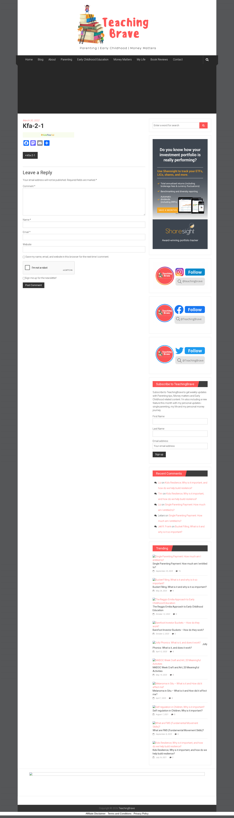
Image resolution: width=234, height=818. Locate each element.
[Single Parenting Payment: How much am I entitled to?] (179, 558)
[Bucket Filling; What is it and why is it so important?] (179, 581)
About (52, 59)
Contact (178, 59)
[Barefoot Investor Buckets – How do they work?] (179, 624)
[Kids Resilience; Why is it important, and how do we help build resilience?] (179, 744)
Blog (40, 59)
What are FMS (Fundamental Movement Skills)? (178, 730)
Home (29, 59)
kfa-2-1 (31, 155)
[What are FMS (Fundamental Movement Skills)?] (179, 724)
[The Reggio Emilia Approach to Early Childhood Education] (179, 601)
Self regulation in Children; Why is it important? (178, 710)
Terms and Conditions (119, 813)
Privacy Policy (141, 813)
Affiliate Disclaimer (96, 813)
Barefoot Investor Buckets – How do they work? (178, 630)
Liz (159, 482)
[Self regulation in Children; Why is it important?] (179, 706)
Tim (160, 493)
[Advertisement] (117, 90)
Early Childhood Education (92, 59)
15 (179, 571)
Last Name (158, 428)
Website (27, 244)
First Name (158, 416)
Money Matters (123, 59)
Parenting (66, 59)
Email (26, 232)
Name (27, 219)
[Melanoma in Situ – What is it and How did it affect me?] (179, 685)
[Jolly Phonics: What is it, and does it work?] (177, 642)
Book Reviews (159, 59)
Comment (29, 186)
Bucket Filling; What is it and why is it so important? (180, 587)
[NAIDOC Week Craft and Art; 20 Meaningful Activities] (179, 662)
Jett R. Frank (164, 526)
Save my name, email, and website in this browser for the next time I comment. (67, 256)
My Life (141, 59)
